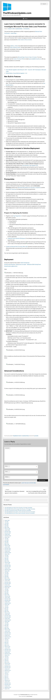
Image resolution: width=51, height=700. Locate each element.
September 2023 (8, 569)
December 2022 (8, 582)
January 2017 (7, 681)
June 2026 (7, 523)
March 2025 (7, 544)
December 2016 (8, 683)
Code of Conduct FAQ (18, 59)
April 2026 (6, 526)
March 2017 (7, 678)
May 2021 (6, 608)
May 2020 (6, 625)
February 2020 (7, 629)
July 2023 (6, 572)
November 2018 (8, 650)
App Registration (17, 216)
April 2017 (6, 677)
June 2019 (7, 641)
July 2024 (6, 555)
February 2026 (7, 528)
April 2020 (6, 627)
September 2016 (8, 687)
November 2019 (8, 634)
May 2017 (6, 676)
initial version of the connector (25, 39)
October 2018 (7, 652)
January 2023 (7, 580)
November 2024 (8, 549)
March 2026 (7, 527)
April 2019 (6, 643)
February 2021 (7, 613)
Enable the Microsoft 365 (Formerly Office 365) (17, 246)
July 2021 (6, 606)
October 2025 (7, 534)
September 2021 (8, 603)
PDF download (13, 189)
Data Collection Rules (15, 47)
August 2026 (7, 520)
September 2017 (8, 670)
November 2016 (8, 684)
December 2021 (8, 599)
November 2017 (8, 667)
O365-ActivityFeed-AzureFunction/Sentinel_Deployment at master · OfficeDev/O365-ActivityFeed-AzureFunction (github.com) (22, 264)
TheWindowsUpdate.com (17, 13)
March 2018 (7, 662)
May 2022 (6, 592)
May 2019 (6, 642)
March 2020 (7, 628)
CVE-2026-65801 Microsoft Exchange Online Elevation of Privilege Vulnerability (20, 509)
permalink (36, 435)
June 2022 (7, 590)
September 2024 (8, 552)
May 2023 (6, 575)
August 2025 (7, 537)
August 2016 (7, 688)
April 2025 (6, 542)
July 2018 (6, 656)
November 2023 (8, 566)
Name (6, 466)
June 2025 (7, 540)
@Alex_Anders (14, 46)
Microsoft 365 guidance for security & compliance (29, 187)
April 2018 (6, 660)
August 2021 (7, 604)
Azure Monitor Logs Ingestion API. (30, 165)
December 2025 (8, 531)
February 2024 (7, 562)
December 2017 (8, 666)
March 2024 (7, 561)
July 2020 (6, 622)
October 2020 (7, 618)
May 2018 (6, 659)
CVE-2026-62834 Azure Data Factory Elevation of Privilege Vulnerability (18, 507)
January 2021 (7, 614)
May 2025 (6, 541)
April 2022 (6, 593)
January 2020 (7, 631)
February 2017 (7, 680)
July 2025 (6, 538)
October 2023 (7, 568)
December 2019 (8, 632)
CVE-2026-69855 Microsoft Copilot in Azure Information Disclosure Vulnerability (20, 511)
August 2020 (7, 621)
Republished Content (17, 435)
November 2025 (8, 533)
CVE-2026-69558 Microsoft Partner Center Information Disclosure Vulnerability (20, 513)
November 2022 (8, 583)
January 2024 (7, 563)
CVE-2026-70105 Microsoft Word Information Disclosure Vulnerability (18, 510)
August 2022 (7, 587)
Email (6, 471)
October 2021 (7, 601)
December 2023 (8, 565)
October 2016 (7, 685)
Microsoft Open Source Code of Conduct (27, 57)
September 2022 (8, 586)
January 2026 (7, 530)
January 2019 (7, 648)
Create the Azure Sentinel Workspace (16, 238)
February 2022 (7, 596)
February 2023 (7, 579)
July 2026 (6, 521)
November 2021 (8, 600)
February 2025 (7, 545)
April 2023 (6, 576)
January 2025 (7, 547)
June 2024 (7, 556)
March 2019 (7, 645)
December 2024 (8, 548)
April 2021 (6, 610)
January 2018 (7, 664)
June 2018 (7, 657)
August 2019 (7, 638)
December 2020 (8, 615)
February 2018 (7, 663)
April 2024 (6, 559)
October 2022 (7, 585)
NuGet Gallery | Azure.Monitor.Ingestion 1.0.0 (16, 73)
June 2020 (7, 624)
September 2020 (8, 620)
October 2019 (7, 635)
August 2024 (7, 554)
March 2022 (7, 594)
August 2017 (7, 671)
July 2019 (6, 639)
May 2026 (6, 524)
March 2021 (7, 611)
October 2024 (7, 551)
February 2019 (7, 646)
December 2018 (8, 649)
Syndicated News (19, 28)
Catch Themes (29, 696)
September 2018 (8, 653)
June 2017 (7, 674)
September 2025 (8, 535)
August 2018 (7, 655)
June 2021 (7, 607)
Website (6, 476)
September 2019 (8, 636)
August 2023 (7, 570)
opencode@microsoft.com (35, 59)
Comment (7, 448)
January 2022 (7, 597)
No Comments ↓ (27, 28)
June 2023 (7, 573)
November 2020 (8, 617)
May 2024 (6, 558)
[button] (35, 243)
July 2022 (6, 589)
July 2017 (6, 673)
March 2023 (7, 577)
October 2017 (7, 669)
